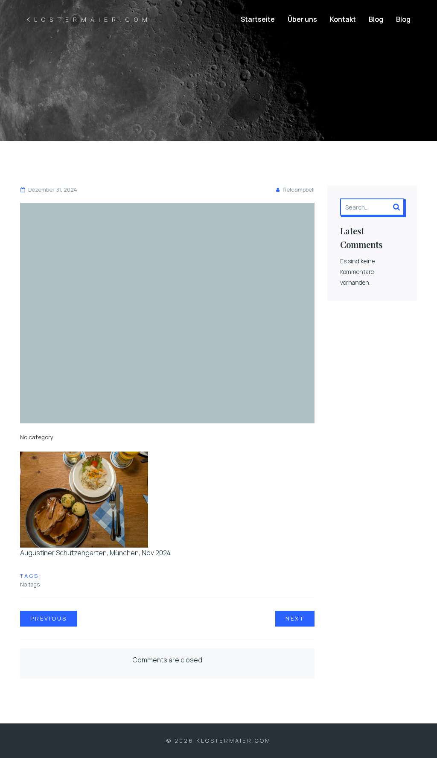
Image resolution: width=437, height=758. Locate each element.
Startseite (258, 19)
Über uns (302, 19)
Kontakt (343, 19)
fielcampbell (299, 189)
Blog (376, 19)
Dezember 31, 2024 (52, 189)
